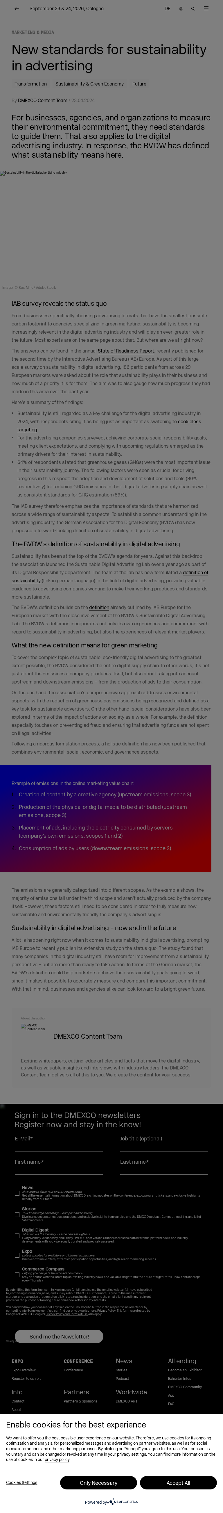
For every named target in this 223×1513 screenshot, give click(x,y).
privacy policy (57, 1459)
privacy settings (131, 1454)
